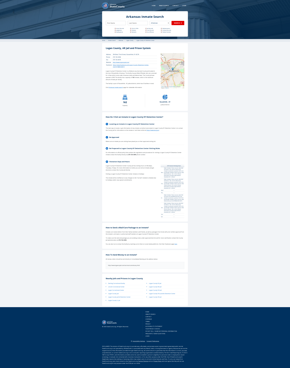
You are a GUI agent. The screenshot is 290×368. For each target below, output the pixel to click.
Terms (147, 321)
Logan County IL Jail (114, 300)
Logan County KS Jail (155, 283)
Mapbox (167, 87)
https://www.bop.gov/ (152, 130)
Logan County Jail (113, 293)
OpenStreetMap (172, 86)
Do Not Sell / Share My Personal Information (161, 331)
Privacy (148, 324)
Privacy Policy (157, 361)
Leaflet (162, 86)
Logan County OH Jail (155, 290)
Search (177, 23)
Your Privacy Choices (152, 329)
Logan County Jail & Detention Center (119, 297)
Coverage (148, 319)
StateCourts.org (113, 5)
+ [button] (162, 55)
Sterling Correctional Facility (116, 283)
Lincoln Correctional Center (116, 287)
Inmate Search (164, 5)
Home (153, 5)
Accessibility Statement (153, 326)
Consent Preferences (153, 341)
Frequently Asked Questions (155, 333)
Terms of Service (143, 361)
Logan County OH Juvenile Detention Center (162, 293)
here (175, 244)
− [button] (162, 57)
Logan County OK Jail (155, 297)
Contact (175, 5)
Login (184, 5)
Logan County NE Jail (155, 287)
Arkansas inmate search (116, 87)
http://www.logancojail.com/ (121, 62)
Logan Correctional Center (116, 290)
